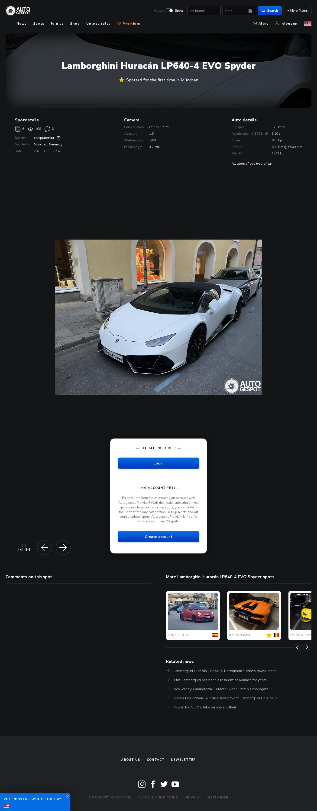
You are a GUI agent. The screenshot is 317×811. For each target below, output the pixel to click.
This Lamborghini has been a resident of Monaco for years (220, 680)
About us (130, 760)
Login (158, 463)
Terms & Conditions (158, 797)
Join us (57, 23)
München (40, 144)
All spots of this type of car (252, 163)
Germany (55, 144)
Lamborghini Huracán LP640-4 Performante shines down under (224, 671)
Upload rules (98, 23)
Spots (179, 10)
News (158, 10)
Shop (75, 23)
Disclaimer (218, 797)
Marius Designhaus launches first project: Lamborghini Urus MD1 (225, 698)
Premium (130, 23)
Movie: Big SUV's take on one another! (204, 707)
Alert (263, 23)
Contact (156, 760)
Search (272, 10)
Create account (158, 536)
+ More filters (297, 10)
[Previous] (297, 647)
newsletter (183, 760)
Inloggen (289, 23)
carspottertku (44, 138)
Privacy (192, 797)
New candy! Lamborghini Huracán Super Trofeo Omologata (220, 689)
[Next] (306, 647)
